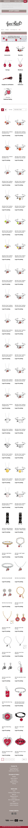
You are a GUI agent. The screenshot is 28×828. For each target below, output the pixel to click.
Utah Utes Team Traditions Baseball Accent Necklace (7, 380)
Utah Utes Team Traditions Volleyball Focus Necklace (7, 430)
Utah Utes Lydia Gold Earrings (19, 628)
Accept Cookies (14, 11)
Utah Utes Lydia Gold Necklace (6, 628)
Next (24, 759)
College (7, 29)
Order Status (14, 780)
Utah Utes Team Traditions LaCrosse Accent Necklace (7, 306)
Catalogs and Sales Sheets (14, 792)
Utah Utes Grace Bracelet (7, 578)
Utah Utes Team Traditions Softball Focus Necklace (7, 479)
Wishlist (14, 776)
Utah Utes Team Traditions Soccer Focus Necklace (7, 455)
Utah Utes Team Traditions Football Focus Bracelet (20, 207)
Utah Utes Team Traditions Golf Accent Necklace (7, 331)
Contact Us (14, 798)
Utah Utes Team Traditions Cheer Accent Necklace (7, 355)
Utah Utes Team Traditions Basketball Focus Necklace (7, 157)
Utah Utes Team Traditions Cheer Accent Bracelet (20, 355)
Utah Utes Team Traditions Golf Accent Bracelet (20, 331)
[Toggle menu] (2, 2)
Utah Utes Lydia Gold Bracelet (19, 603)
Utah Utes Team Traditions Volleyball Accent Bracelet (20, 405)
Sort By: (10, 109)
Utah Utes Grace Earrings (7, 602)
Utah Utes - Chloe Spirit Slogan (19, 727)
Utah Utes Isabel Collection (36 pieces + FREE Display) (7, 529)
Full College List (13, 29)
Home (2, 29)
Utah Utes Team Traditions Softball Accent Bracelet (20, 256)
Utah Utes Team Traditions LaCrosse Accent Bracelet (20, 306)
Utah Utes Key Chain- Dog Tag (7, 702)
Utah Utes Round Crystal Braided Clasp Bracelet (19, 702)
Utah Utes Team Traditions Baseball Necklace (7, 504)
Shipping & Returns (14, 781)
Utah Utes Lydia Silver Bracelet (6, 653)
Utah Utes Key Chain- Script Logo (20, 678)
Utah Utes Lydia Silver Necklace (19, 653)
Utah (19, 29)
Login (15, 1)
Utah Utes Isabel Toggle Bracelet (19, 554)
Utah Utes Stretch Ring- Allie (6, 727)
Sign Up (19, 1)
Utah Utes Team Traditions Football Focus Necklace (7, 207)
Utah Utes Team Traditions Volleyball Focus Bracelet (20, 430)
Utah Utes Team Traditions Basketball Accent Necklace (7, 132)
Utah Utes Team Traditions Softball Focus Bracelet (20, 479)
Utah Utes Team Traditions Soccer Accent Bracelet (20, 281)
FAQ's (14, 801)
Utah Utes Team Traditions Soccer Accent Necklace (7, 281)
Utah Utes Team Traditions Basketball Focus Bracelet (20, 157)
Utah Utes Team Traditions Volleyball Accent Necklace (7, 405)
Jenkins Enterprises (14, 805)
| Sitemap (19, 826)
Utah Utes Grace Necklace (20, 578)
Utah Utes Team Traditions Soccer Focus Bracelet (20, 455)
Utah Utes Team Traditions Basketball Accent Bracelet (20, 132)
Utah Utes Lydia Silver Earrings (6, 678)
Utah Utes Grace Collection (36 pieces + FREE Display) (20, 529)
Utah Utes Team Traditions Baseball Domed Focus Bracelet (20, 504)
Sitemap (14, 783)
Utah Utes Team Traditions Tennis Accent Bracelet (20, 231)
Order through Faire (14, 803)
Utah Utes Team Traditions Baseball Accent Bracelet (20, 380)
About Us (14, 794)
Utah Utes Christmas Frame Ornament (20, 752)
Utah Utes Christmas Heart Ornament (7, 752)
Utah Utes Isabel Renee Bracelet (6, 554)
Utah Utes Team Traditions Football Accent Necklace (7, 182)
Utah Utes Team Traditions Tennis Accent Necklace (7, 231)
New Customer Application (14, 799)
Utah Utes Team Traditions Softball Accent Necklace (7, 256)
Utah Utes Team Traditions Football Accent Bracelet (20, 182)
